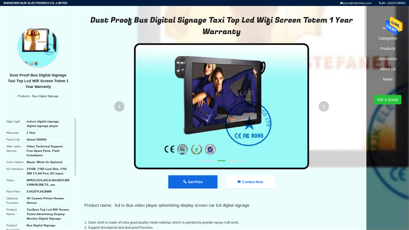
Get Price (195, 182)
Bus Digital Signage (45, 96)
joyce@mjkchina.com (357, 3)
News (388, 79)
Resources (388, 59)
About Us (388, 69)
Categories (388, 38)
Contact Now (252, 182)
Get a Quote (387, 100)
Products (24, 96)
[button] (119, 106)
